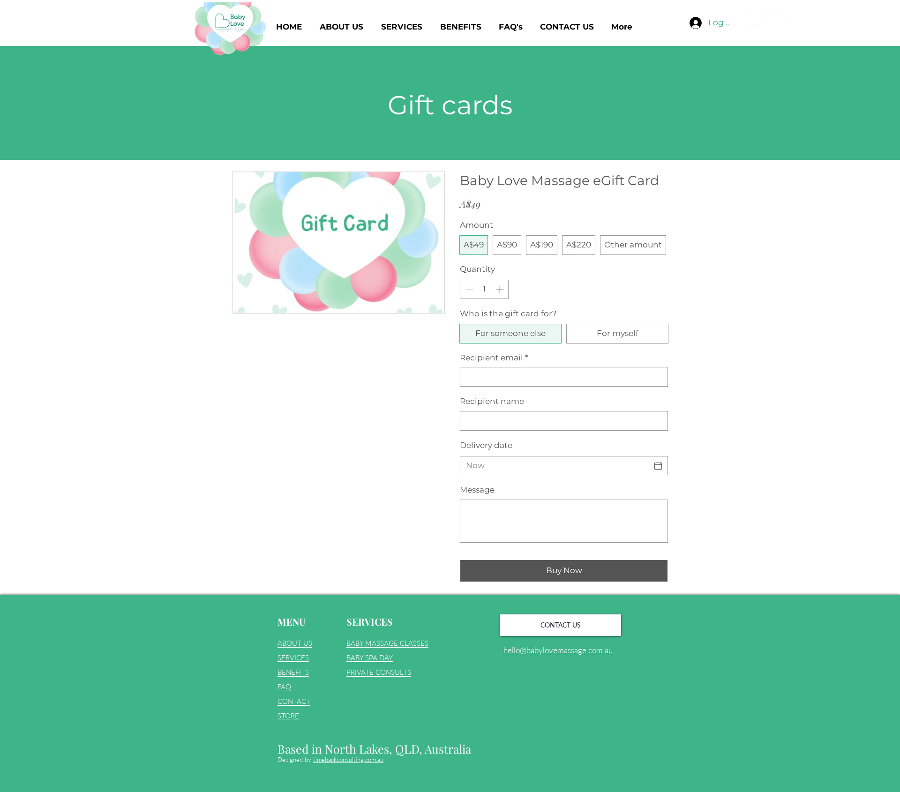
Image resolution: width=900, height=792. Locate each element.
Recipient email (494, 357)
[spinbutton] (484, 289)
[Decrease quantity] (468, 289)
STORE (288, 715)
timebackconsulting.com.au (348, 759)
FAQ (284, 686)
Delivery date (486, 445)
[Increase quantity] (501, 289)
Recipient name (492, 401)
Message (477, 489)
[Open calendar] (658, 465)
